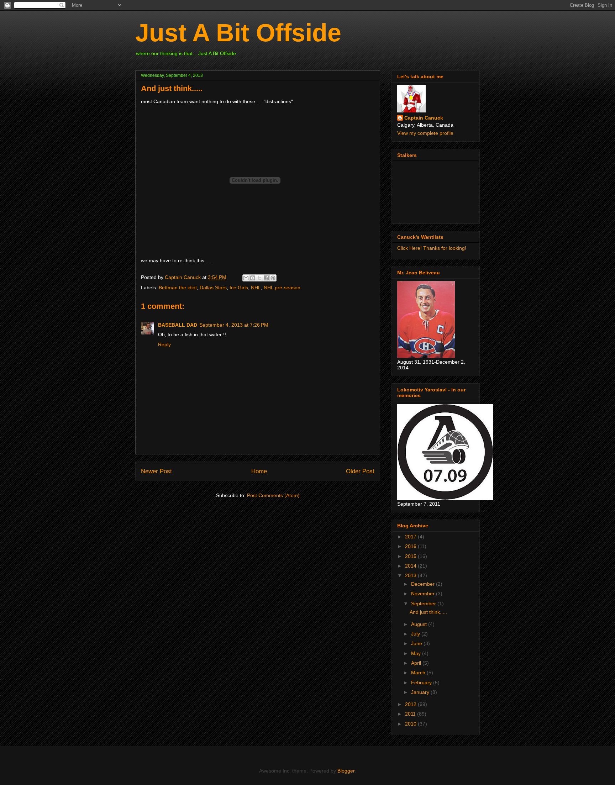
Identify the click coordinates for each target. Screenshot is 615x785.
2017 (411, 536)
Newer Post (156, 471)
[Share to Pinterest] (273, 277)
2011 (411, 714)
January (421, 692)
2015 (411, 556)
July (416, 634)
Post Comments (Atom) (273, 495)
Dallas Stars (213, 287)
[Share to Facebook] (266, 277)
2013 (411, 575)
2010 (411, 724)
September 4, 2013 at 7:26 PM (233, 325)
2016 (411, 546)
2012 (411, 704)
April (416, 663)
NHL (256, 287)
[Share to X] (259, 277)
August (419, 624)
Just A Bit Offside (238, 33)
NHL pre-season (282, 287)
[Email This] (245, 277)
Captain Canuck (423, 118)
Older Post (360, 471)
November (423, 593)
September (424, 603)
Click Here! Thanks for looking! (431, 248)
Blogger (345, 771)
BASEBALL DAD (177, 325)
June (417, 643)
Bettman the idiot (178, 287)
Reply (164, 344)
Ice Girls (239, 287)
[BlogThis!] (252, 277)
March (419, 672)
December (423, 584)
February (422, 682)
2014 (411, 566)
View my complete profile (425, 133)
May (416, 653)
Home (259, 471)
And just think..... (428, 612)
